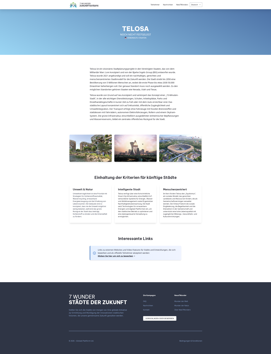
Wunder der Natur (181, 305)
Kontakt (146, 310)
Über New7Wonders (182, 310)
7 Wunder (89, 4)
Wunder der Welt (181, 301)
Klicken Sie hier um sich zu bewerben (115, 256)
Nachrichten (148, 305)
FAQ (144, 301)
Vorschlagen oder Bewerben (159, 318)
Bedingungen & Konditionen (190, 341)
